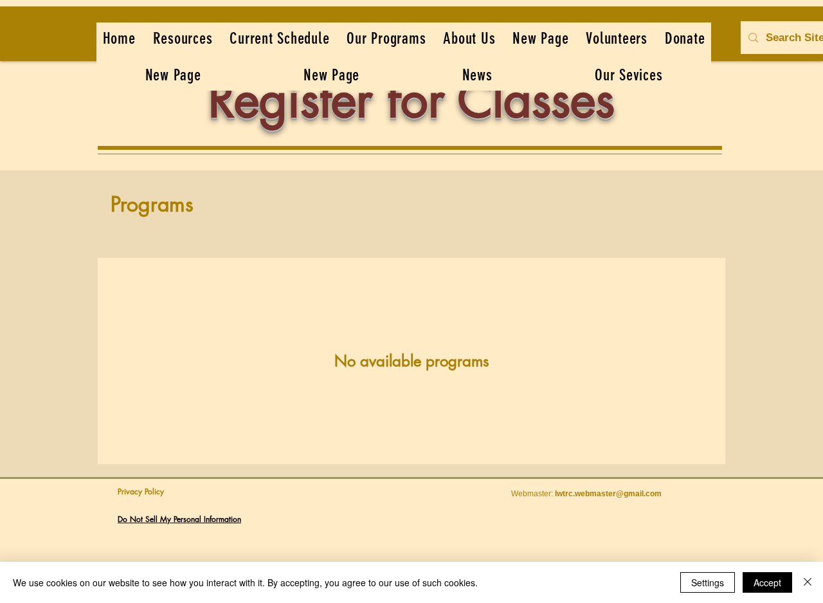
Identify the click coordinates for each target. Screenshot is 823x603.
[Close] (807, 582)
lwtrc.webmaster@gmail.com (608, 493)
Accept (767, 582)
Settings (707, 582)
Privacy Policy (141, 491)
